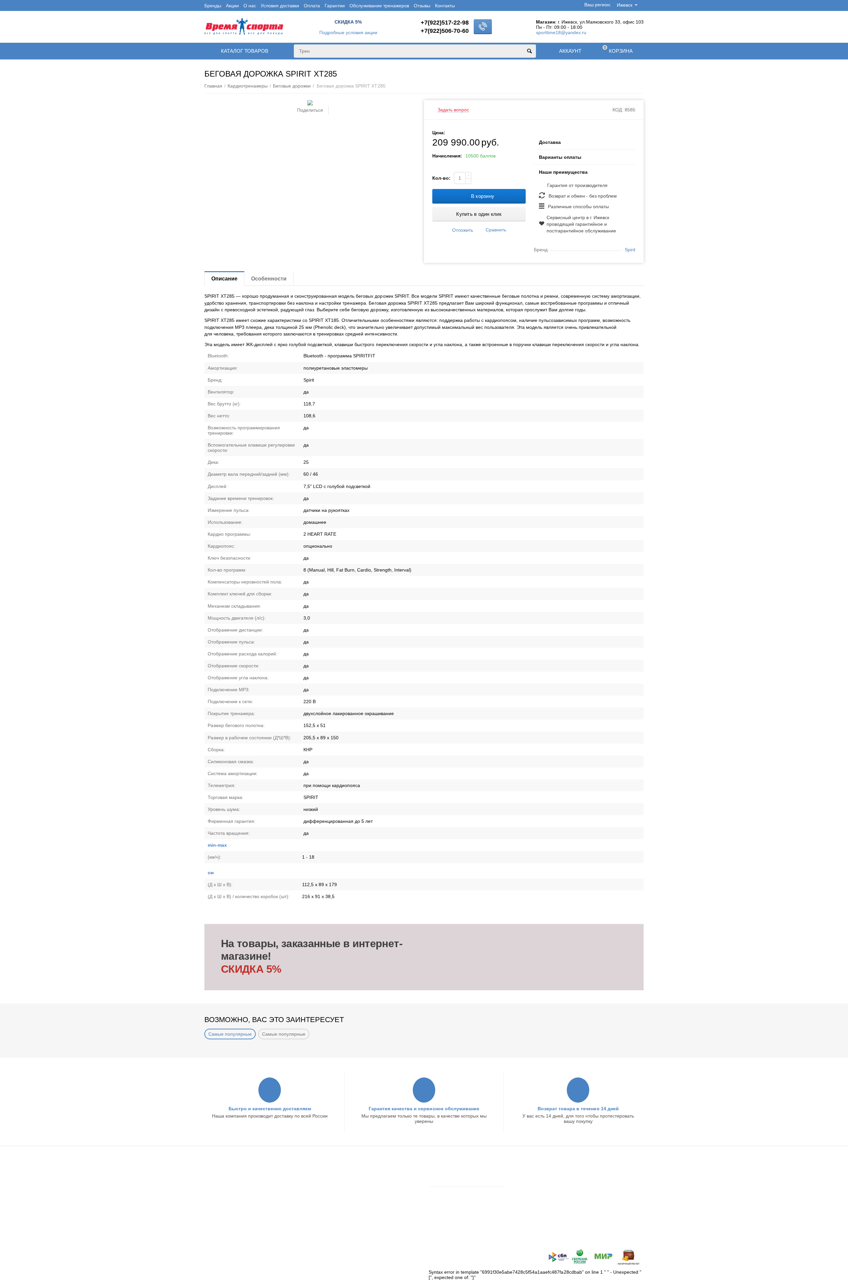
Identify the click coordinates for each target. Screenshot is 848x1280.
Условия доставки (280, 5)
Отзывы (422, 5)
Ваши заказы (442, 1192)
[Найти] (529, 51)
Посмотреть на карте (564, 1236)
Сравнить (496, 229)
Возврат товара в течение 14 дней (578, 1108)
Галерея (326, 1215)
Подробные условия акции (348, 32)
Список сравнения (449, 1209)
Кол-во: (441, 178)
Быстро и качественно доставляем (270, 1108)
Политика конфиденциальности (238, 1215)
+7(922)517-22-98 (445, 22)
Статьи (324, 1198)
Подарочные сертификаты (233, 1206)
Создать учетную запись (455, 1181)
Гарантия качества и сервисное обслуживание (424, 1108)
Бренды (212, 5)
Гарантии (335, 5)
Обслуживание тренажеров (379, 5)
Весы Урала (330, 1206)
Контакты (445, 5)
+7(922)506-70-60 (445, 31)
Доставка (214, 1172)
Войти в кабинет (446, 1172)
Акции (232, 5)
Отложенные (442, 1201)
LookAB (308, 1255)
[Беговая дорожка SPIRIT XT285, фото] (310, 102)
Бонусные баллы (222, 1198)
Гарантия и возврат (225, 1189)
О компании (330, 1181)
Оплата (312, 5)
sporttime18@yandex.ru (561, 32)
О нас (249, 5)
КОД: (617, 109)
